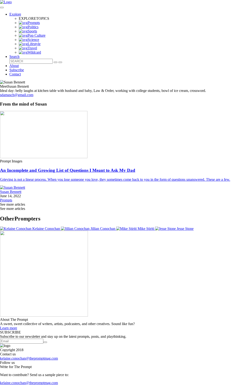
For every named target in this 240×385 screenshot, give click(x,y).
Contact (15, 74)
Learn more (8, 328)
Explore (15, 14)
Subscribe (16, 70)
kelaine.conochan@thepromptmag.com (29, 358)
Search (14, 57)
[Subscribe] (45, 342)
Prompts (6, 200)
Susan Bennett (10, 192)
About (14, 66)
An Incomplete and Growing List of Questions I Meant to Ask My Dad (67, 170)
